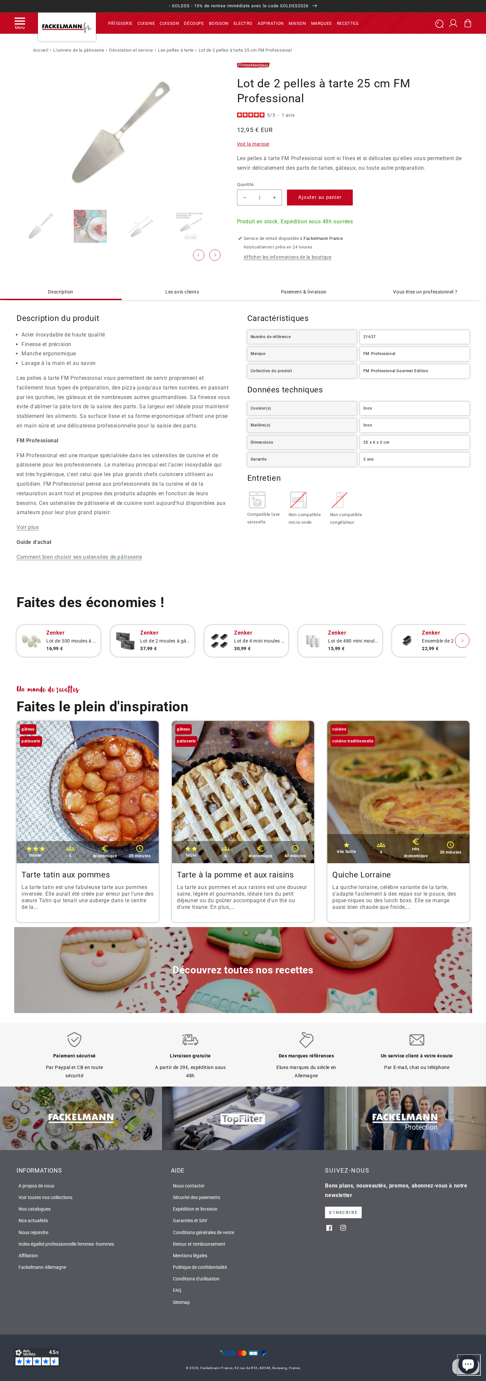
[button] (20, 23)
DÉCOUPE (194, 23)
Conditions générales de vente (203, 1232)
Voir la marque (253, 144)
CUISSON (169, 23)
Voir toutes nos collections (45, 1197)
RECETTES (348, 23)
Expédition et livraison (195, 1209)
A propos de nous (36, 1185)
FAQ (177, 1290)
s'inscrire (343, 1212)
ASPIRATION (271, 23)
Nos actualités (33, 1220)
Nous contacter (189, 1185)
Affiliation (28, 1255)
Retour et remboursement (199, 1244)
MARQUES (321, 23)
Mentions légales (190, 1255)
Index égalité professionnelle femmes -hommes (66, 1244)
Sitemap (181, 1302)
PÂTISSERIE (120, 23)
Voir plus (28, 527)
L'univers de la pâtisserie (78, 50)
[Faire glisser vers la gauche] (198, 255)
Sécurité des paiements (196, 1197)
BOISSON (218, 23)
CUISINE (146, 23)
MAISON (297, 23)
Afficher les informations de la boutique (288, 257)
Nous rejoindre (33, 1232)
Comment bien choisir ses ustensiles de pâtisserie (79, 557)
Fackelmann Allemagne (42, 1267)
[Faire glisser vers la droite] (215, 255)
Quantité (245, 184)
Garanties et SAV (190, 1220)
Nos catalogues (35, 1209)
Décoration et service (131, 50)
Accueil (40, 50)
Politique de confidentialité (200, 1267)
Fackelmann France (216, 1368)
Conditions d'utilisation (196, 1278)
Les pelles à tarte (176, 50)
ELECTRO (243, 23)
